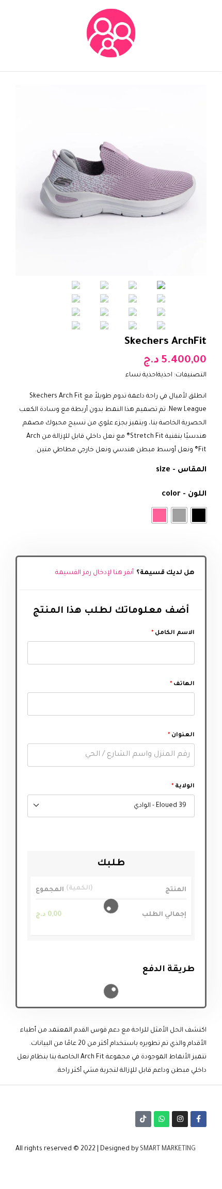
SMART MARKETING (168, 1149)
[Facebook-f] (199, 1119)
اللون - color (184, 494)
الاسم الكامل (173, 633)
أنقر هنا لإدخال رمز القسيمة (94, 573)
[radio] (199, 515)
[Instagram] (180, 1119)
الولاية (183, 786)
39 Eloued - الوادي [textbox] (160, 806)
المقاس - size (181, 470)
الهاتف (182, 684)
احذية (164, 375)
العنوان (181, 735)
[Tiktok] (143, 1119)
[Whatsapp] (162, 1119)
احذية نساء (141, 375)
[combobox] (111, 806)
